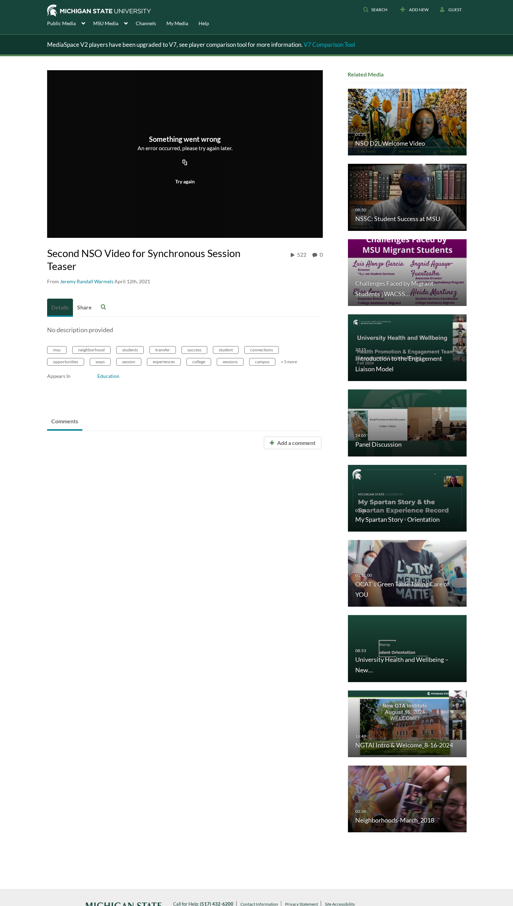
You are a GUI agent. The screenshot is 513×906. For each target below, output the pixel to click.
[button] (375, 9)
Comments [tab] (64, 421)
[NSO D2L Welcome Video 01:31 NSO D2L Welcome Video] (407, 121)
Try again (185, 181)
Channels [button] (146, 23)
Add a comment (295, 442)
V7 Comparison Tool (329, 44)
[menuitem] (70, 22)
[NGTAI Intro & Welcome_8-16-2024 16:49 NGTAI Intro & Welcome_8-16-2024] (407, 723)
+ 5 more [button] (289, 361)
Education (108, 376)
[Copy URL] (185, 163)
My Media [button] (177, 23)
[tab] (60, 308)
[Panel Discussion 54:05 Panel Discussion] (407, 422)
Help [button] (204, 23)
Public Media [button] (61, 23)
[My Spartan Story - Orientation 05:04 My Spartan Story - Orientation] (407, 497)
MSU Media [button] (105, 23)
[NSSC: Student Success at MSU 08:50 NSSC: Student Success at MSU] (407, 196)
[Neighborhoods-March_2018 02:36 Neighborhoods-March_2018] (407, 798)
